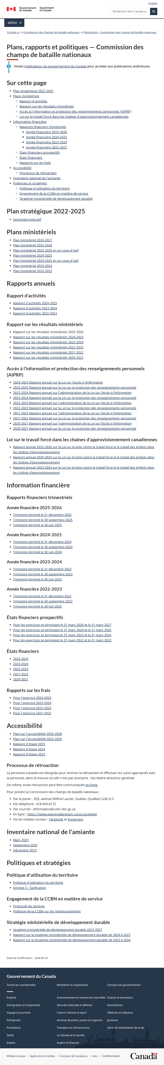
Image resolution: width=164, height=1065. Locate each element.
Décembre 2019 (25, 850)
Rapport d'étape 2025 (29, 744)
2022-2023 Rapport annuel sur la (74, 408)
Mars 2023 (21, 840)
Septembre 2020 (25, 845)
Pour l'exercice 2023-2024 (32, 703)
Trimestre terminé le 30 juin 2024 (37, 552)
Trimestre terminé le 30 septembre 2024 (43, 547)
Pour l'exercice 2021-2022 (32, 713)
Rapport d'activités (33, 101)
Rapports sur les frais (35, 163)
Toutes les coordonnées (21, 985)
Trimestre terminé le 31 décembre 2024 (42, 542)
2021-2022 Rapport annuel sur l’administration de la (72, 413)
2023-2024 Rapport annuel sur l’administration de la (72, 392)
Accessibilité (22, 168)
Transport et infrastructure (73, 1027)
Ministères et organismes (72, 985)
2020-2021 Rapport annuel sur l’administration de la (72, 423)
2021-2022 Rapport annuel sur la (74, 418)
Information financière (30, 122)
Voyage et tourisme (18, 1012)
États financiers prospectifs (40, 152)
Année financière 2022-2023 (46, 147)
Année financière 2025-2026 (46, 132)
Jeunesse (112, 1020)
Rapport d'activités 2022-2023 (35, 313)
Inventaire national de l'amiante (36, 178)
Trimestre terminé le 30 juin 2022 (37, 606)
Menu (16, 23)
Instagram (75, 819)
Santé (10, 1035)
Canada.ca (13, 32)
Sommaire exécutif (27, 219)
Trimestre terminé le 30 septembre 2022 (43, 601)
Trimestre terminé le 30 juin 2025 (37, 525)
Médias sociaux (16, 1056)
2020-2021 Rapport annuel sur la (74, 428)
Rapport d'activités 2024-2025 (35, 303)
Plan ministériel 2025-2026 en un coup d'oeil (45, 250)
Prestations (14, 1027)
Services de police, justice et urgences (79, 1020)
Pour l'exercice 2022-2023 (32, 708)
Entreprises (14, 1020)
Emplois (11, 997)
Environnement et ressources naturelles (81, 997)
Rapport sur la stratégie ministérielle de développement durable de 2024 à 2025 (71, 935)
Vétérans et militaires (120, 1012)
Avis (94, 1056)
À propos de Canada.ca (74, 1056)
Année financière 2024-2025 (46, 137)
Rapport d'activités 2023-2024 (35, 308)
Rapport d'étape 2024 (29, 749)
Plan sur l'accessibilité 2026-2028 (37, 734)
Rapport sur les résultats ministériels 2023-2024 (48, 342)
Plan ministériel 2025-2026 (32, 245)
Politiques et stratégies (30, 183)
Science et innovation (120, 997)
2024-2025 (20, 659)
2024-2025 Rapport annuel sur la (58, 382)
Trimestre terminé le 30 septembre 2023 (43, 574)
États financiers (31, 157)
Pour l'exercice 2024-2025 (32, 698)
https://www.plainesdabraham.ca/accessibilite (62, 814)
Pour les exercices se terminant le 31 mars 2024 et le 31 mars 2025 (62, 630)
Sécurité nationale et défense (74, 1005)
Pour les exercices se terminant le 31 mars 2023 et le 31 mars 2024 (62, 635)
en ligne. (92, 785)
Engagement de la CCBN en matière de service (54, 193)
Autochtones (115, 1005)
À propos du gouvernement (124, 985)
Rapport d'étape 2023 (29, 754)
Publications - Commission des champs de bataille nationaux (119, 32)
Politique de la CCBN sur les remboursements (47, 911)
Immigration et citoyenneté (23, 1005)
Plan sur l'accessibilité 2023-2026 (37, 739)
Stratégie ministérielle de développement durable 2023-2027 (57, 930)
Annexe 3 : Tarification (29, 888)
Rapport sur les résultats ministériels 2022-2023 (48, 347)
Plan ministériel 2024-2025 (32, 255)
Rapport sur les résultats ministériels (47, 106)
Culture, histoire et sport (72, 1012)
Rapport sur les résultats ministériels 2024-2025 (48, 337)
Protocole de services (29, 906)
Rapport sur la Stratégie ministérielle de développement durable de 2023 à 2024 (72, 940)
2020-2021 (20, 679)
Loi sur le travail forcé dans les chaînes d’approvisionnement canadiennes (74, 116)
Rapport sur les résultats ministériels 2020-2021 (48, 357)
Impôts (11, 1042)
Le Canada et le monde (70, 1035)
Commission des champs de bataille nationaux (51, 32)
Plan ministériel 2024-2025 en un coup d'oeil (45, 260)
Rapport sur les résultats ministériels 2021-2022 (48, 352)
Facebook (56, 819)
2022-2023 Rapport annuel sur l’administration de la (72, 403)
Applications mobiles (42, 1056)
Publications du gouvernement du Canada (55, 66)
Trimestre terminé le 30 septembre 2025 (43, 520)
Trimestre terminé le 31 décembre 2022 (42, 596)
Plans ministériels (26, 96)
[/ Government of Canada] (30, 9)
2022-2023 (20, 669)
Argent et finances (68, 1042)
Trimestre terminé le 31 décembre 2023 (42, 569)
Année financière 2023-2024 (46, 142)
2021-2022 (20, 674)
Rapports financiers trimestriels (43, 127)
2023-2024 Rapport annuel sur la (74, 398)
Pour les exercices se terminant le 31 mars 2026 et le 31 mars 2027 (62, 625)
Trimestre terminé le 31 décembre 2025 (42, 515)
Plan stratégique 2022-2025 (33, 91)
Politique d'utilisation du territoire (45, 188)
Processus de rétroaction (38, 173)
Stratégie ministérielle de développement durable (56, 198)
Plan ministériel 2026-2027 (32, 240)
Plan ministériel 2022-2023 (32, 271)
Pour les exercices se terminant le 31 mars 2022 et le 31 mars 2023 (62, 640)
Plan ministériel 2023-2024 (32, 266)
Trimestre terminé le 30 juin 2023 (37, 579)
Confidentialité (111, 1056)
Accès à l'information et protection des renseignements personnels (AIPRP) (75, 111)
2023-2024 (20, 664)
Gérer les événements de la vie (125, 1027)
